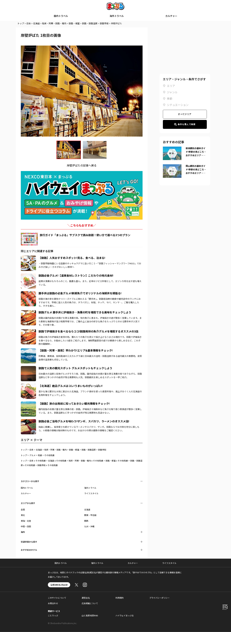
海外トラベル (117, 16)
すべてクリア (184, 114)
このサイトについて (57, 597)
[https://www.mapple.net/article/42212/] (28, 350)
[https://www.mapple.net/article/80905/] (28, 312)
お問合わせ (53, 603)
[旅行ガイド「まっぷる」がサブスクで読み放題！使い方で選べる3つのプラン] (29, 239)
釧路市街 (104, 23)
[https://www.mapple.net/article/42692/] (28, 258)
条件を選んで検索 (187, 124)
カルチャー (171, 16)
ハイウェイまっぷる (125, 615)
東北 (23, 515)
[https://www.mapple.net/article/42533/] (28, 293)
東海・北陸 (26, 520)
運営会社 (86, 597)
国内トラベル (61, 16)
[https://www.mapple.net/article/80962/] (28, 368)
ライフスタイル (91, 493)
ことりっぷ (53, 615)
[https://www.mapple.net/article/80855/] (28, 403)
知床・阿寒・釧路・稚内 (54, 23)
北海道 (36, 23)
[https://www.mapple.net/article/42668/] (28, 421)
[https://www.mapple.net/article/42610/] (28, 331)
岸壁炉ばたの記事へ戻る (82, 165)
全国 (23, 509)
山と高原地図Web (90, 615)
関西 (86, 520)
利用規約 (120, 597)
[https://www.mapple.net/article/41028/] (28, 386)
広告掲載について (90, 603)
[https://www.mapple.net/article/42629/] (28, 275)
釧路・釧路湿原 (89, 23)
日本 (28, 23)
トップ (20, 23)
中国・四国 (26, 526)
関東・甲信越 (90, 515)
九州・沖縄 (89, 526)
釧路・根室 (74, 23)
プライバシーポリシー (159, 597)
